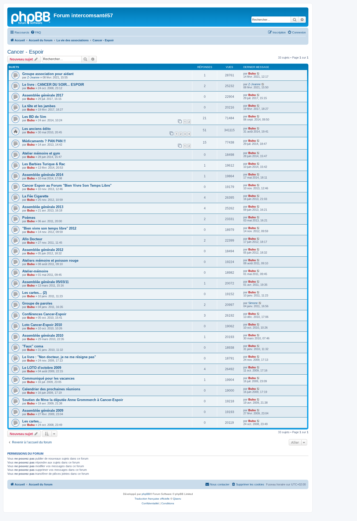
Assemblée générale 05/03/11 (45, 282)
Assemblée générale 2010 (42, 335)
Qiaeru (177, 498)
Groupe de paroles (37, 303)
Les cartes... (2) (34, 293)
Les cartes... (32, 421)
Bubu (252, 73)
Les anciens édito (36, 129)
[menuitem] (36, 32)
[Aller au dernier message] (258, 73)
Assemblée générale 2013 (42, 207)
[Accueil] (31, 17)
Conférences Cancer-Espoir (44, 314)
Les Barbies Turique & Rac (43, 164)
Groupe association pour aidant (47, 74)
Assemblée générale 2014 (42, 175)
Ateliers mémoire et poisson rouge (50, 260)
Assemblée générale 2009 (42, 411)
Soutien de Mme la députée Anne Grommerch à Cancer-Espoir (72, 400)
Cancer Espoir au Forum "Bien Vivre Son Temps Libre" (67, 185)
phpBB (146, 494)
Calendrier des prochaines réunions (51, 389)
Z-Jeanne (33, 77)
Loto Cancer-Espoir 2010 (42, 325)
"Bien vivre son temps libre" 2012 (49, 228)
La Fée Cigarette (35, 196)
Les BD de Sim (34, 117)
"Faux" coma (32, 346)
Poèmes (28, 218)
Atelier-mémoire (35, 271)
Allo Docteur (32, 239)
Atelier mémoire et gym (41, 153)
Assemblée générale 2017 (42, 95)
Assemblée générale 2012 (42, 250)
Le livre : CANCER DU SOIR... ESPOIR (53, 85)
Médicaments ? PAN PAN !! (44, 141)
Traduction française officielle (152, 498)
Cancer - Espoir (25, 52)
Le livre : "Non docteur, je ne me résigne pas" (59, 357)
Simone (253, 303)
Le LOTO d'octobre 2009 (41, 368)
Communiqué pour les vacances (48, 378)
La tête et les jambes (38, 106)
